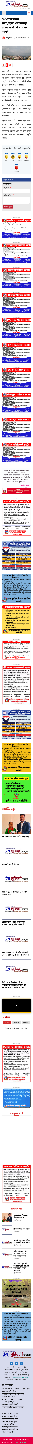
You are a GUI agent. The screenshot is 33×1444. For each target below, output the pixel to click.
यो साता (16, 1022)
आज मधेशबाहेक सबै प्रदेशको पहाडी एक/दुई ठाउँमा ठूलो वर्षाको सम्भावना (15, 954)
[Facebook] (11, 1363)
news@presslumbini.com (20, 1377)
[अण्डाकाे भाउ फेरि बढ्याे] (16, 851)
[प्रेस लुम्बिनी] (4, 37)
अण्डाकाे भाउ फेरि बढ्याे (10, 864)
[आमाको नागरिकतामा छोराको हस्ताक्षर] (16, 824)
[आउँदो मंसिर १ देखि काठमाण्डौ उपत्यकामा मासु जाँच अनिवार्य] (16, 909)
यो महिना (25, 1022)
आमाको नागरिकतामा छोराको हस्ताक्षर (16, 836)
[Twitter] (16, 1363)
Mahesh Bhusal (21, 1442)
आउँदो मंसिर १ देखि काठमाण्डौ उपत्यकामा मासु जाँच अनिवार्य (13, 923)
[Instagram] (21, 1363)
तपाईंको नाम (7, 188)
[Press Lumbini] (16, 4)
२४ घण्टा (7, 1022)
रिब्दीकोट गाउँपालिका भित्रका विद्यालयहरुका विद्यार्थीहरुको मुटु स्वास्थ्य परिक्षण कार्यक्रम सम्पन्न (14, 985)
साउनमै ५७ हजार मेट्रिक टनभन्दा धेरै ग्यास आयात (15, 893)
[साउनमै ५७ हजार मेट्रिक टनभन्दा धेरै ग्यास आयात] (16, 879)
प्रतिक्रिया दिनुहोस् (8, 207)
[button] (29, 13)
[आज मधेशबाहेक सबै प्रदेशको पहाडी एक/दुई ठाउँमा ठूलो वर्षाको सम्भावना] (16, 939)
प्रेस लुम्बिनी (9, 38)
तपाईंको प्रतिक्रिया (8, 195)
